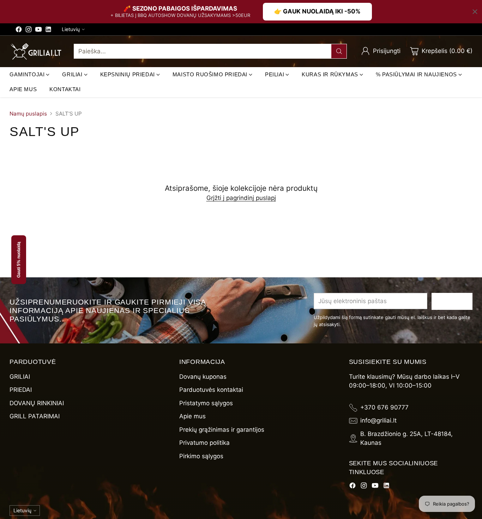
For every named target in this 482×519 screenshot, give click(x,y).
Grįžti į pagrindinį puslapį (241, 197)
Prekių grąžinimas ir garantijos (221, 429)
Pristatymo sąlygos (206, 403)
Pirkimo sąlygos (201, 456)
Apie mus (192, 416)
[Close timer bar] (475, 11)
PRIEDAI (21, 389)
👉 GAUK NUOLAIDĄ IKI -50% (317, 11)
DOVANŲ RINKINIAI (37, 403)
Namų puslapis (28, 113)
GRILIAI (20, 376)
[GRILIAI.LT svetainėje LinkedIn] (48, 31)
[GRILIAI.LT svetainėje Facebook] (18, 31)
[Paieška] (339, 51)
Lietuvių (71, 29)
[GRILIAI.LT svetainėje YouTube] (38, 31)
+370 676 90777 (384, 407)
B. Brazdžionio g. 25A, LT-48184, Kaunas (406, 438)
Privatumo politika (204, 442)
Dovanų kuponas (203, 376)
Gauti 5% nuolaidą (18, 260)
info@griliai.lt (378, 420)
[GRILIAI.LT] (36, 51)
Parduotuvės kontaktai (211, 389)
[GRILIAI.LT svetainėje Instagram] (28, 31)
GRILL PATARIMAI (35, 416)
